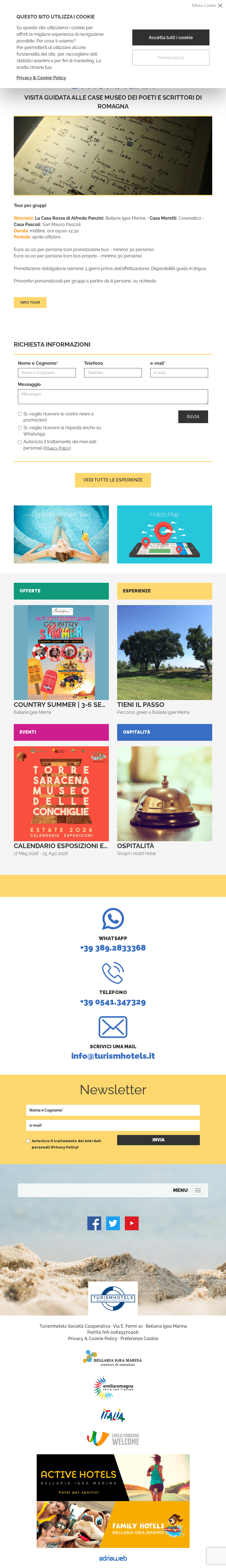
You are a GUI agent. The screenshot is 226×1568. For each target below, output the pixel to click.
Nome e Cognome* (38, 363)
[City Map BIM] (164, 534)
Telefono (93, 363)
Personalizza (171, 57)
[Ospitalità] (61, 534)
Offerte (30, 591)
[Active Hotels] (113, 1477)
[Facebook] (94, 1223)
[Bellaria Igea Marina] (113, 1358)
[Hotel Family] (113, 1524)
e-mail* (158, 363)
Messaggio (29, 384)
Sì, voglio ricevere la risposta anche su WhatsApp (62, 431)
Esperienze (137, 591)
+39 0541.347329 (113, 997)
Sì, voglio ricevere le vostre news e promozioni (58, 417)
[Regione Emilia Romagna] (113, 1388)
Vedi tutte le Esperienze (113, 480)
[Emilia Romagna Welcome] (113, 1438)
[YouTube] (131, 1223)
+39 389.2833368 (113, 943)
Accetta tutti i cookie (171, 37)
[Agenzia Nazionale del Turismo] (113, 1415)
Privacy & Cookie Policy (41, 77)
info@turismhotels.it (113, 1052)
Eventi (28, 732)
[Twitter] (113, 1223)
